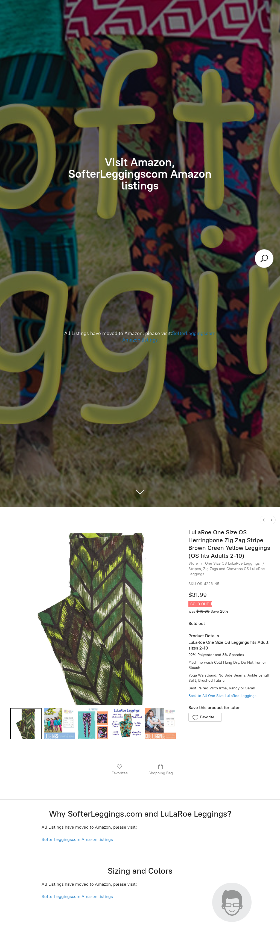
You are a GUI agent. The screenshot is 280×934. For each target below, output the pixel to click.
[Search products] (264, 258)
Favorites (120, 773)
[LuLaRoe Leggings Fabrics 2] (93, 723)
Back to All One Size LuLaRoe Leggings (222, 695)
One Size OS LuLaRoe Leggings (232, 563)
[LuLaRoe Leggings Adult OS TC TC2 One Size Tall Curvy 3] (126, 723)
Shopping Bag (160, 773)
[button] (204, 717)
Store (193, 563)
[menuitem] (264, 520)
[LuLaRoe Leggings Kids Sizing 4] (160, 723)
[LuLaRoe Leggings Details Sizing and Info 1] (59, 723)
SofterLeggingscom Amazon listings (77, 839)
